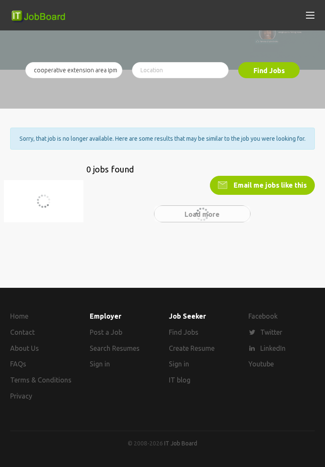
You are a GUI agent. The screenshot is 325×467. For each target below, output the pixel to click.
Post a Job (106, 332)
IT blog (179, 380)
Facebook (263, 316)
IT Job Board (180, 443)
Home (19, 316)
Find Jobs (269, 70)
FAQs (18, 364)
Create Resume (192, 348)
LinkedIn (273, 348)
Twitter (271, 332)
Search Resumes (115, 348)
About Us (24, 348)
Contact (22, 332)
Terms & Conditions (41, 380)
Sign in (100, 364)
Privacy (21, 396)
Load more (202, 214)
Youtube (261, 364)
